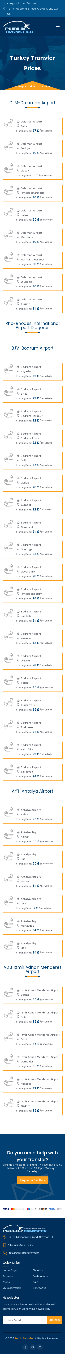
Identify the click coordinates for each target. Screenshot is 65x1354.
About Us (38, 1270)
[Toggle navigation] (57, 26)
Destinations (40, 1276)
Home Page (17, 86)
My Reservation (12, 1288)
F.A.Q (35, 1282)
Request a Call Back (32, 1180)
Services (8, 1276)
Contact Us (39, 1288)
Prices (6, 1282)
